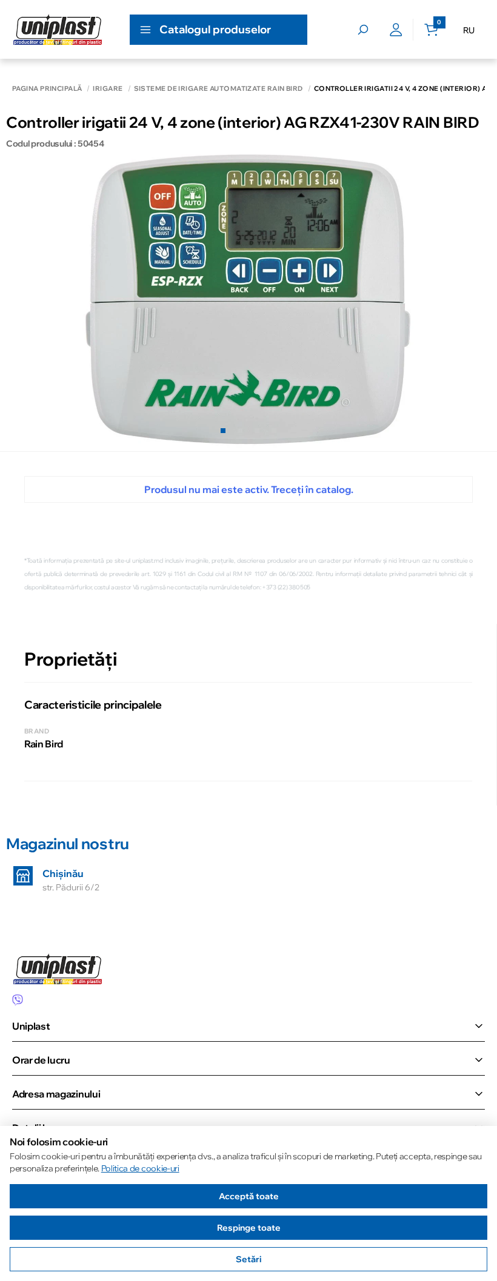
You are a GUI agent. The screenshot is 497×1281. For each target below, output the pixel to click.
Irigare (107, 88)
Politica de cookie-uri (140, 1168)
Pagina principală (47, 88)
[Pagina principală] (57, 29)
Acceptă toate (249, 1196)
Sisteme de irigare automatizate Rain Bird (218, 88)
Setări (248, 1259)
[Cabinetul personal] (396, 30)
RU (469, 30)
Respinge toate (249, 1227)
